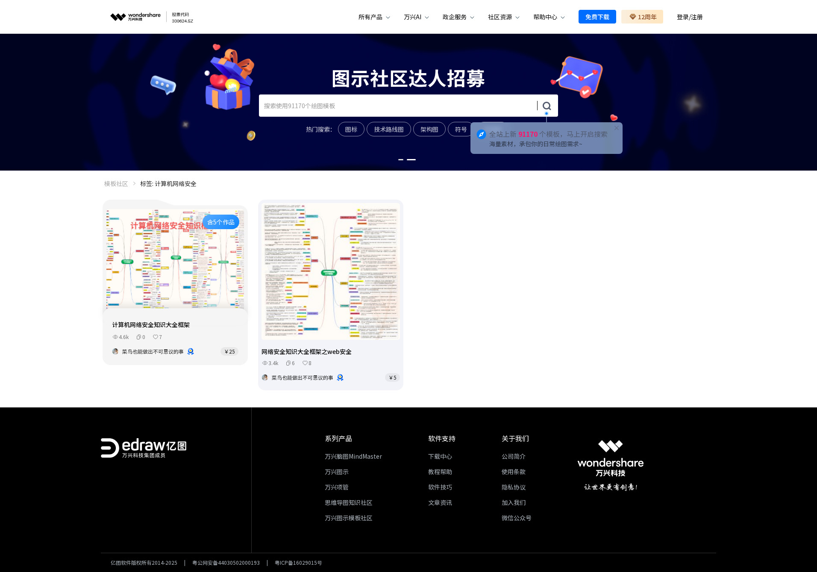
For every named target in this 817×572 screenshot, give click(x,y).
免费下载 (597, 16)
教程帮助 (440, 471)
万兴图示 (337, 471)
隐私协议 (514, 487)
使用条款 (514, 471)
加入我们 (514, 502)
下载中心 (440, 456)
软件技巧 (440, 487)
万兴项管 (337, 487)
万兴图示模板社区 (349, 517)
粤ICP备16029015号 (298, 562)
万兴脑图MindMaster (353, 456)
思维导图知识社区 (349, 502)
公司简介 (514, 456)
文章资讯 (440, 502)
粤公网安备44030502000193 (226, 562)
